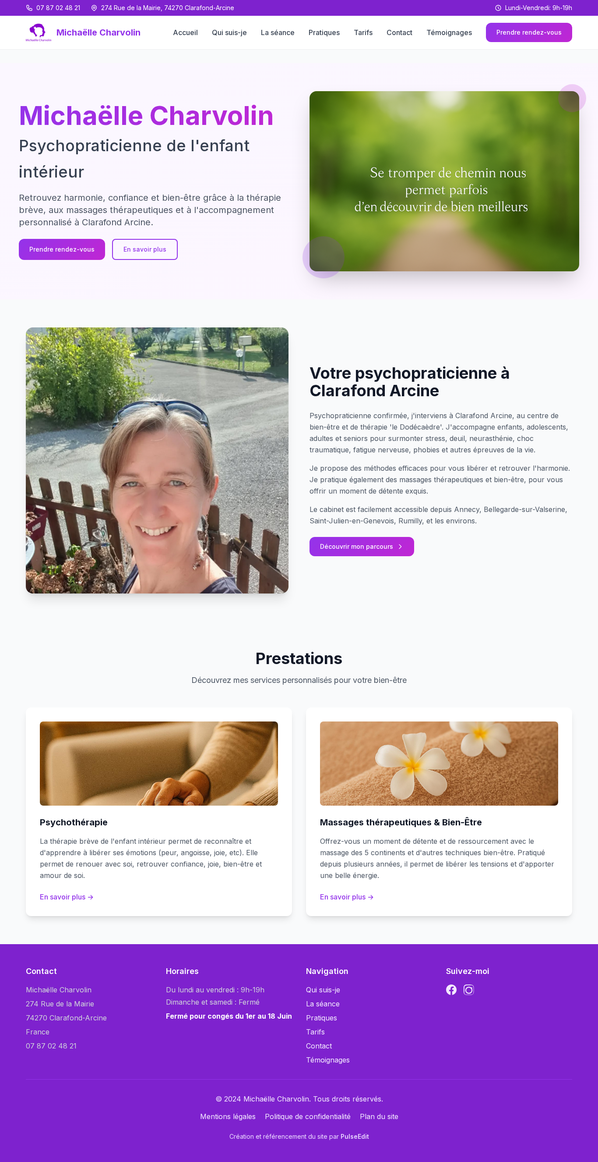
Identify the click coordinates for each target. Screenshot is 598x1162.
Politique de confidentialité (308, 1116)
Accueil (185, 32)
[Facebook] (451, 989)
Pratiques (324, 32)
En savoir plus (144, 249)
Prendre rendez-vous (529, 32)
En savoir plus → (67, 896)
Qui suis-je (229, 32)
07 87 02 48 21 (58, 7)
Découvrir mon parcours (356, 546)
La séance (278, 32)
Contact (399, 32)
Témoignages (449, 32)
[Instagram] (469, 989)
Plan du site (379, 1116)
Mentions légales (228, 1116)
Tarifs (363, 32)
